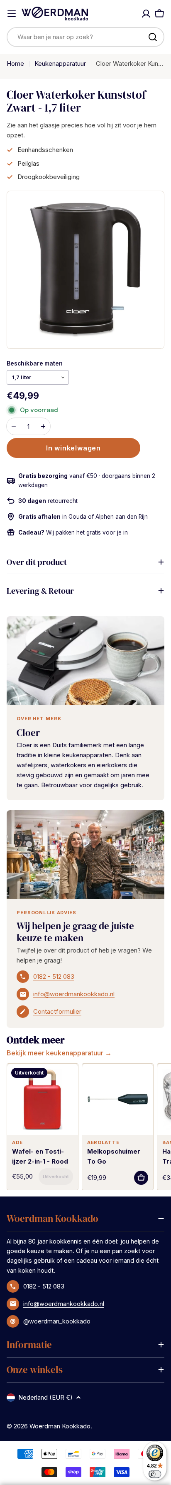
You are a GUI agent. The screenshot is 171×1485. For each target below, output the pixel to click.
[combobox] (85, 37)
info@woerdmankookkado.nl (74, 994)
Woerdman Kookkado (59, 1426)
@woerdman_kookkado (56, 1321)
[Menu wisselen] (12, 14)
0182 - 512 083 (53, 976)
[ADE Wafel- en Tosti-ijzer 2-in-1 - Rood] (42, 1099)
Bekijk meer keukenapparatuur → (59, 1053)
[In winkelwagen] (56, 1176)
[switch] (155, 1474)
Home (15, 63)
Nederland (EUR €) (45, 1397)
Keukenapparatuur (60, 63)
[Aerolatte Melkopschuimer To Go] (117, 1099)
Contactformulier (57, 1011)
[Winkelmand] (159, 14)
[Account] (146, 14)
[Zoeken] (153, 37)
